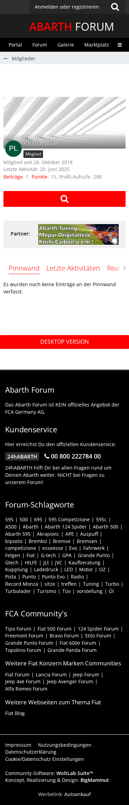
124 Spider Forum (98, 628)
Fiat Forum (17, 674)
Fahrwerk (94, 548)
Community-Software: (49, 773)
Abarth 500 (105, 526)
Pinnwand (24, 268)
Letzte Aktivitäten (73, 268)
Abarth (31, 526)
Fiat (30, 555)
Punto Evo (53, 576)
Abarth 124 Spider (66, 526)
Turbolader (18, 591)
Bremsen (87, 541)
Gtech (12, 562)
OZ (102, 569)
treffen (69, 584)
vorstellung (90, 591)
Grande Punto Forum (29, 643)
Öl (111, 591)
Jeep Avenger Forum (70, 681)
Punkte (39, 176)
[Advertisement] (66, 79)
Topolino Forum (23, 650)
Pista (10, 576)
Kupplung (16, 569)
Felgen (12, 555)
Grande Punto (94, 555)
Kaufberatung (84, 562)
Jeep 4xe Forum (23, 681)
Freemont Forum (24, 635)
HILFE (31, 562)
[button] (78, 7)
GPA (67, 555)
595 (9, 519)
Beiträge (13, 176)
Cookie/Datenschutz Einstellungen (44, 759)
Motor (86, 569)
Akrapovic (48, 534)
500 (24, 519)
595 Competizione (69, 519)
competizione (20, 548)
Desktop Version (64, 341)
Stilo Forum (98, 635)
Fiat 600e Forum (78, 643)
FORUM (71, 26)
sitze (49, 584)
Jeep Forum (86, 674)
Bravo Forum (64, 635)
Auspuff (89, 534)
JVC (58, 562)
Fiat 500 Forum (54, 628)
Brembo (38, 541)
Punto (29, 576)
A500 (11, 526)
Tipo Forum (18, 628)
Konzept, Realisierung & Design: (57, 780)
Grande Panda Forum (72, 650)
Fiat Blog (15, 713)
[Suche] (115, 7)
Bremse (62, 541)
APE (69, 534)
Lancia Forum (51, 674)
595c (101, 519)
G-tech (48, 555)
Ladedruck (46, 569)
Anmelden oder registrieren (67, 6)
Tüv (66, 591)
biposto (13, 541)
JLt (46, 562)
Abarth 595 (18, 534)
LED (68, 569)
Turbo (112, 584)
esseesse (52, 548)
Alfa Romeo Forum (26, 688)
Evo (73, 548)
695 (38, 519)
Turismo (46, 591)
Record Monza (21, 584)
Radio (77, 576)
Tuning (91, 584)
